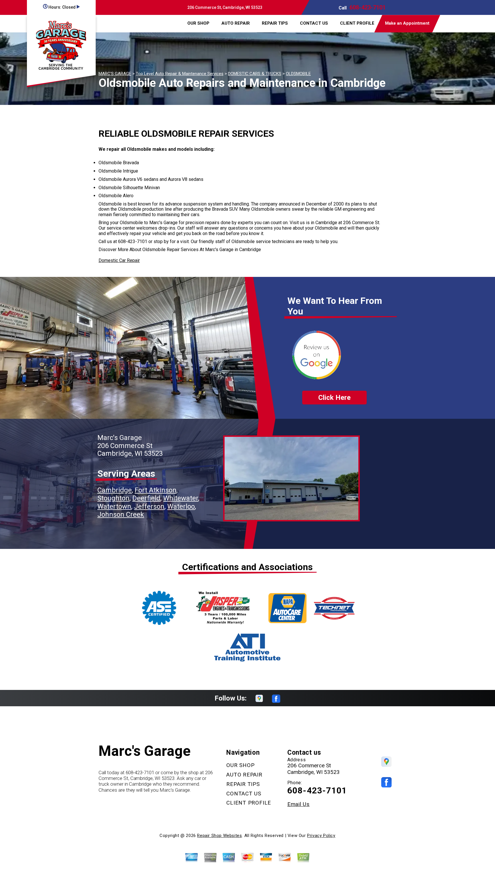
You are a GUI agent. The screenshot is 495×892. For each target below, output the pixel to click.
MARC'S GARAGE (115, 73)
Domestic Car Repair (119, 260)
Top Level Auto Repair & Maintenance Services (179, 73)
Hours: (62, 7)
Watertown (114, 506)
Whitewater (180, 498)
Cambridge (114, 490)
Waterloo (181, 506)
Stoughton (113, 498)
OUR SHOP (198, 23)
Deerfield (146, 498)
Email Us (298, 804)
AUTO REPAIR (235, 23)
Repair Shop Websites (219, 835)
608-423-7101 (367, 7)
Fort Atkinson (155, 490)
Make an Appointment (407, 23)
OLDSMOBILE (298, 73)
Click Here (334, 398)
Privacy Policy (321, 835)
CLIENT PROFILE (357, 23)
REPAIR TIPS (275, 23)
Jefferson (149, 506)
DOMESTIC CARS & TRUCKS (254, 73)
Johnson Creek (120, 514)
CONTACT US (314, 23)
